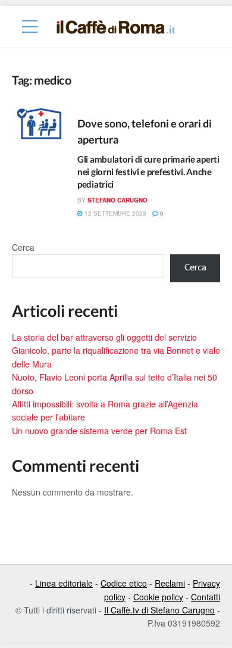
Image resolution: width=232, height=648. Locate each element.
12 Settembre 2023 (114, 213)
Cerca (23, 247)
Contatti (205, 597)
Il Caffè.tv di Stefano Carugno (159, 610)
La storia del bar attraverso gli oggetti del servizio (104, 337)
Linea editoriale (64, 583)
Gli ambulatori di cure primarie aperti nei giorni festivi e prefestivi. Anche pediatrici (148, 171)
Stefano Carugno (117, 200)
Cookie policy (158, 597)
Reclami (170, 583)
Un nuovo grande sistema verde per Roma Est (99, 431)
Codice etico (124, 583)
